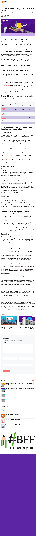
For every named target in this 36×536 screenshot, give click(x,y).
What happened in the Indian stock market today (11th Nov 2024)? (27, 329)
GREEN (3, 109)
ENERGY (4, 110)
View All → (33, 380)
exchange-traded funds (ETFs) (19, 269)
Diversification (7, 85)
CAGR (6, 159)
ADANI (3, 108)
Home (2, 5)
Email (20, 355)
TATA (3, 113)
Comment (5, 342)
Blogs (5, 5)
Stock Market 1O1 (9, 5)
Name (4, 355)
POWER (3, 114)
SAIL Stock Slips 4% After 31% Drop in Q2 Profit (8, 328)
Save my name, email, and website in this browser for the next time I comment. (16, 367)
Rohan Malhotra (6, 15)
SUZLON (4, 122)
